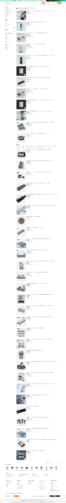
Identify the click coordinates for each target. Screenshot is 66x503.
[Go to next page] (59, 462)
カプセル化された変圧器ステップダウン (24, 473)
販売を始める (52, 483)
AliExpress (22, 499)
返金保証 (18, 483)
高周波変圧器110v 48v (22, 475)
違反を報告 (40, 489)
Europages (44, 499)
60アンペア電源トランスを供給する (30, 147)
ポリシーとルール (19, 489)
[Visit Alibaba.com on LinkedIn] (52, 490)
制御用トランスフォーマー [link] (31, 7)
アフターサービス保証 (19, 486)
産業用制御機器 (25, 7)
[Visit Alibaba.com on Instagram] (55, 490)
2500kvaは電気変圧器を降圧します (23, 474)
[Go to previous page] (43, 462)
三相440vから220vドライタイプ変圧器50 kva (40, 147)
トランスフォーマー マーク (35, 475)
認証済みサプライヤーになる (53, 486)
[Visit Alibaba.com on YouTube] (57, 490)
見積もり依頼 (29, 483)
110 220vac (46, 473)
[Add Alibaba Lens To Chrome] (16, 496)
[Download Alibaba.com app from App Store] (52, 496)
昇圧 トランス (21, 476)
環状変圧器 (23, 147)
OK (14, 27)
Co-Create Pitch (8, 483)
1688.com (25, 499)
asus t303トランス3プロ (9, 473)
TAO (38, 499)
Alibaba (17, 7)
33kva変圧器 (33, 473)
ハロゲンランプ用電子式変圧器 (10, 474)
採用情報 (7, 486)
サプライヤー (32, 25)
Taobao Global (36, 499)
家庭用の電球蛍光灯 (8, 475)
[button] (41, 2)
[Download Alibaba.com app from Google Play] (57, 496)
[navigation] (10, 234)
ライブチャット (41, 483)
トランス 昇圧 (47, 475)
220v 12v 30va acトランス (35, 474)
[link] (65, 496)
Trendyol (41, 499)
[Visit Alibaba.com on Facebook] (50, 490)
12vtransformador (19, 147)
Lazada (33, 499)
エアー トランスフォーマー (9, 476)
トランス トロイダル (34, 476)
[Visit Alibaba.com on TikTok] (58, 490)
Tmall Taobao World (29, 499)
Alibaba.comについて (8, 480)
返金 (39, 486)
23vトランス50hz (47, 474)
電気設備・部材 (20, 7)
